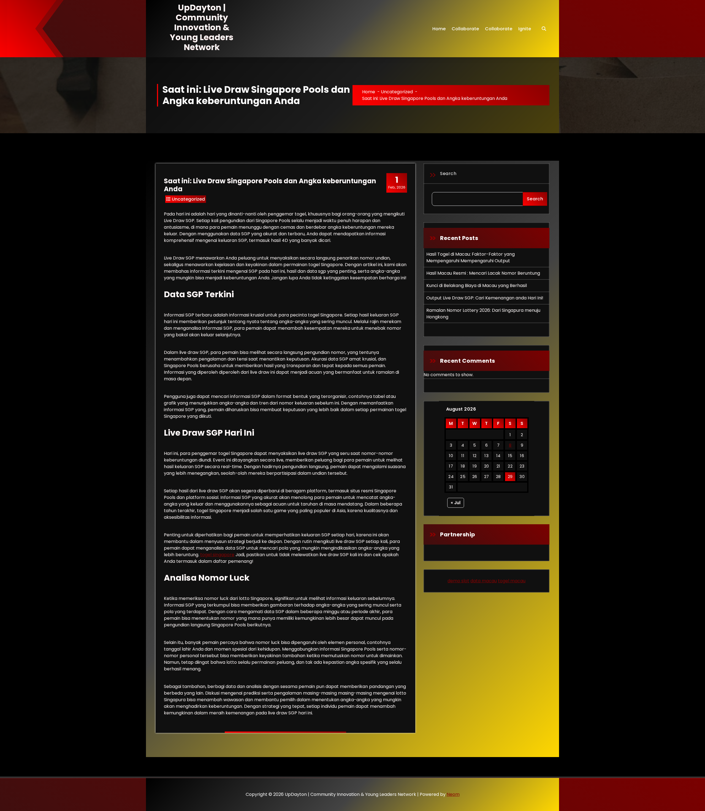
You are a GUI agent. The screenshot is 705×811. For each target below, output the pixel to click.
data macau (483, 581)
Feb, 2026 (396, 182)
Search (448, 173)
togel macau (511, 581)
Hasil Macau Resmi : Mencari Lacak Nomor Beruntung (483, 273)
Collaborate (465, 29)
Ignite (524, 29)
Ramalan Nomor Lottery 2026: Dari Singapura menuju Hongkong (483, 313)
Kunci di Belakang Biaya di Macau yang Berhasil (476, 285)
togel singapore (217, 554)
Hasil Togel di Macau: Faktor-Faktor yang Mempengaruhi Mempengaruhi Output (470, 257)
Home (439, 29)
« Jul (455, 503)
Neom (453, 794)
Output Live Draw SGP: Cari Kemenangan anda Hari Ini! (484, 298)
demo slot (458, 581)
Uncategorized (397, 92)
